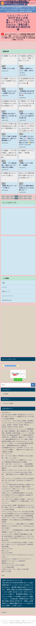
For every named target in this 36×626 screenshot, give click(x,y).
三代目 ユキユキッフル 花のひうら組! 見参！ (16, 569)
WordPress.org (6, 300)
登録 (3, 282)
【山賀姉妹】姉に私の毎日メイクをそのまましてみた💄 (26, 93)
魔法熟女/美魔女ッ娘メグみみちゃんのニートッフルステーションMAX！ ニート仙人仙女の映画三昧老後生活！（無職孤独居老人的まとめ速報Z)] (17, 443)
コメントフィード (7, 296)
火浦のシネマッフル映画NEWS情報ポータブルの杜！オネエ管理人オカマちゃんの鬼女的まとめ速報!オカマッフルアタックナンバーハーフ (18, 495)
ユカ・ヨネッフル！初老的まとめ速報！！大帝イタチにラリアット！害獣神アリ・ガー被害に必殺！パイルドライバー (18, 501)
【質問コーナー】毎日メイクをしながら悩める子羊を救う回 (26, 115)
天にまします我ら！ (8, 552)
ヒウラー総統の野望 (8, 567)
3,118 (3, 197)
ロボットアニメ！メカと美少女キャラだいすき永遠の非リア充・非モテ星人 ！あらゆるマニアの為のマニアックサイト (18, 480)
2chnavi (4, 612)
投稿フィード (6, 291)
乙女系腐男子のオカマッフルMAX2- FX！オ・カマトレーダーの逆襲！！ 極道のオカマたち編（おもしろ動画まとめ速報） (18, 449)
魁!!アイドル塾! (6, 571)
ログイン (4, 287)
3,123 (25, 197)
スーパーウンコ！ (7, 453)
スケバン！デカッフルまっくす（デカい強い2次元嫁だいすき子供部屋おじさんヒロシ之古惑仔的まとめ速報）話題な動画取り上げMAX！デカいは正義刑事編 (18, 513)
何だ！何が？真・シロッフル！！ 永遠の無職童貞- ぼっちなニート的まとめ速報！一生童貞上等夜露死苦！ (17, 466)
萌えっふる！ (6, 550)
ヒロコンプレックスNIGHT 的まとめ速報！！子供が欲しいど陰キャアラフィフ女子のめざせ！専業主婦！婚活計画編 (18, 544)
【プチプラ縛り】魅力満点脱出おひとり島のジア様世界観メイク (9, 138)
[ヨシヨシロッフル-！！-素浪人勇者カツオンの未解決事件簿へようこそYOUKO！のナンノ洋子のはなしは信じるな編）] (18, 526)
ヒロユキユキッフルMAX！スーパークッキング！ (16, 559)
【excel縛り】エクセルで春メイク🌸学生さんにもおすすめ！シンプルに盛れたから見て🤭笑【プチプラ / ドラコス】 (26, 140)
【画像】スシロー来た (8, 68)
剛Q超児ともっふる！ (8, 563)
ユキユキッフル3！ (7, 548)
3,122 (21, 197)
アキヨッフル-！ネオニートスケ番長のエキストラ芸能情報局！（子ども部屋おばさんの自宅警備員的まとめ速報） (18, 519)
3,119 (8, 197)
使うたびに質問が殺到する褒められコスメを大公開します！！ (26, 187)
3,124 (30, 197)
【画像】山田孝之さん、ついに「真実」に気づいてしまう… (26, 70)
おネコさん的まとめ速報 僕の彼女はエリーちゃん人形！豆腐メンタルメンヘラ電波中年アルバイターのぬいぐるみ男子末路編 (18, 416)
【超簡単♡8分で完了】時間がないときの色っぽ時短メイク (9, 115)
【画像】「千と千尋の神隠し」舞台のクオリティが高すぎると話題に (9, 165)
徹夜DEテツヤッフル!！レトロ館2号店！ (14, 561)
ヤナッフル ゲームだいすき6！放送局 (13, 565)
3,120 (12, 197)
